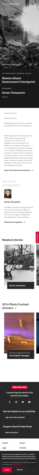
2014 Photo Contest (12, 4)
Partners (23, 448)
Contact (5, 443)
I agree (7, 470)
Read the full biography (13, 222)
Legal (4, 448)
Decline (20, 470)
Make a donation (11, 432)
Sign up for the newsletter (15, 417)
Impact (22, 443)
